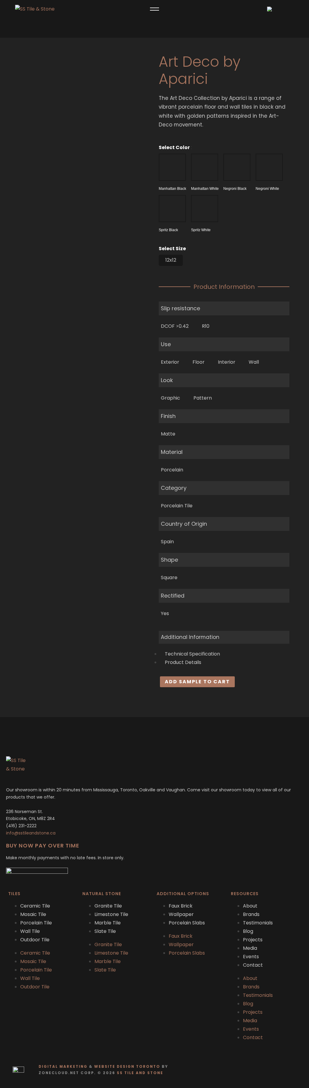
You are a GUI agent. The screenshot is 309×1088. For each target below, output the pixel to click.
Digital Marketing (63, 1066)
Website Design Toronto (127, 1066)
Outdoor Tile (34, 939)
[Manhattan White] (204, 167)
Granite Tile (108, 905)
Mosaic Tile (33, 914)
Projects (253, 939)
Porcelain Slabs (187, 922)
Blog (248, 931)
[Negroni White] (269, 167)
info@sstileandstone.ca (31, 833)
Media (250, 948)
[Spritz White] (204, 208)
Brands (251, 914)
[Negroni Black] (236, 167)
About (250, 905)
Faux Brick (181, 905)
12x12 (170, 260)
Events (251, 956)
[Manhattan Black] (172, 167)
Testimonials (258, 922)
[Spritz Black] (172, 208)
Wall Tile (30, 931)
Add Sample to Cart (197, 681)
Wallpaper (181, 914)
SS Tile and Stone (140, 1072)
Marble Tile (107, 922)
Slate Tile (105, 931)
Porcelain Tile (36, 922)
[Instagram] (297, 1069)
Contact (253, 965)
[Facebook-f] (285, 1069)
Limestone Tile (111, 914)
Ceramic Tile (35, 905)
